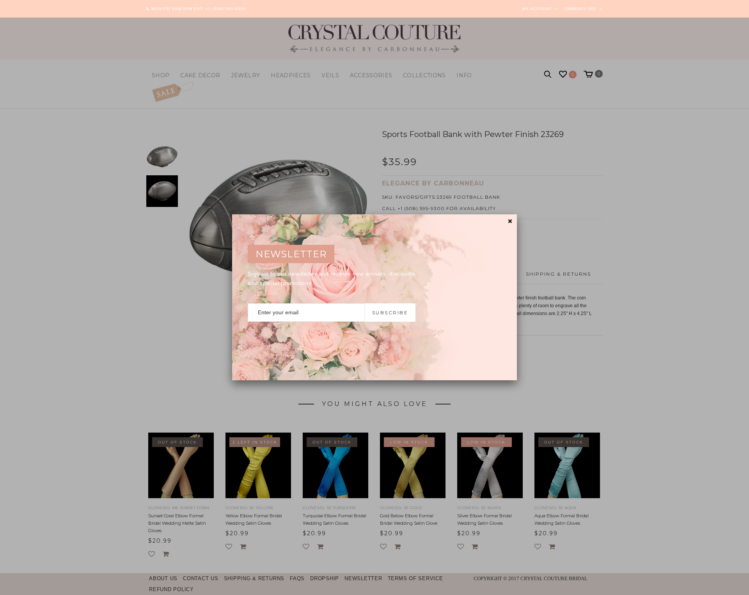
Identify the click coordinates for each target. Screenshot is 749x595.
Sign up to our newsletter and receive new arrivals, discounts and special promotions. (331, 278)
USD (591, 9)
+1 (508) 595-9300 (226, 9)
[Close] (510, 221)
